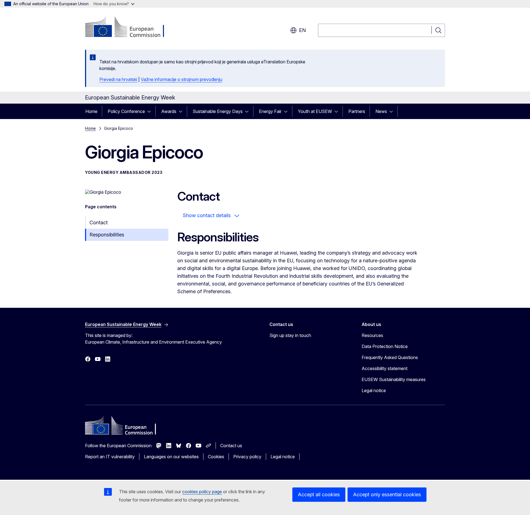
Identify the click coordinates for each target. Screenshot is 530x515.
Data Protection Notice (385, 346)
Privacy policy (247, 456)
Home (91, 111)
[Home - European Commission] (129, 28)
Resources (372, 335)
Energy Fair (270, 111)
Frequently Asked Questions (390, 357)
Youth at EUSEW (315, 111)
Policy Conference (126, 111)
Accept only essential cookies (387, 494)
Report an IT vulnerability (110, 456)
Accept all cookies (319, 494)
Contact (98, 222)
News (381, 111)
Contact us (231, 445)
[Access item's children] (150, 111)
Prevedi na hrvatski (118, 79)
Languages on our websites (171, 456)
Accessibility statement (384, 368)
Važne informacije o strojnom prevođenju (181, 79)
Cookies (216, 456)
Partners (356, 111)
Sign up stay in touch (290, 335)
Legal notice (374, 390)
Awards (168, 111)
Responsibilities (106, 235)
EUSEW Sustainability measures (394, 379)
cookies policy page (202, 491)
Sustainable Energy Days (218, 111)
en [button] (302, 30)
